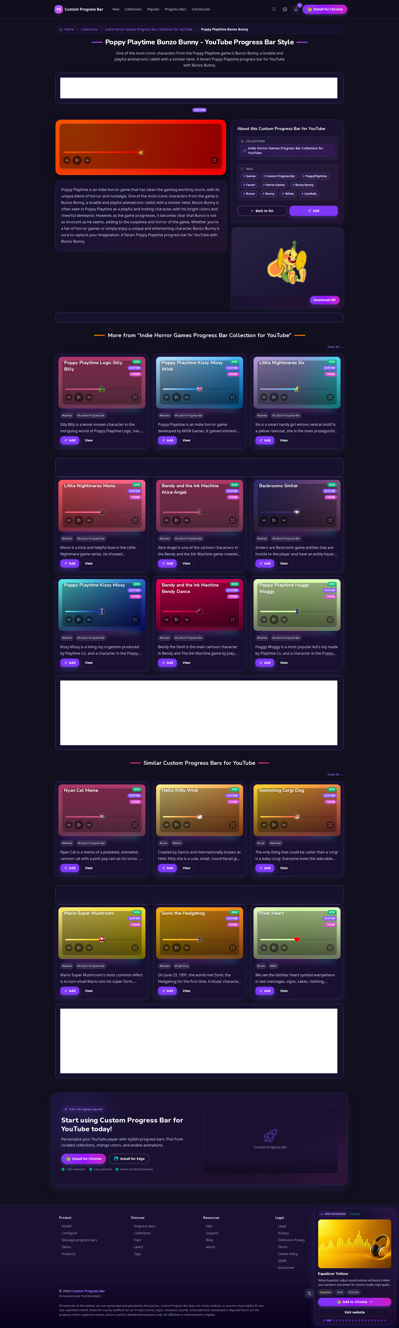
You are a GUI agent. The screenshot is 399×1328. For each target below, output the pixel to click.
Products (69, 1254)
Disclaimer (286, 1267)
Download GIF (325, 300)
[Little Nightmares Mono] (102, 506)
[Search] (273, 9)
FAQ (209, 1226)
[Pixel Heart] (297, 933)
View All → (335, 347)
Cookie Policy (288, 1254)
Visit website (355, 1312)
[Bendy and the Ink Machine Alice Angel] (199, 506)
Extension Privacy (291, 1240)
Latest (138, 1247)
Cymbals (309, 194)
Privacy (283, 1233)
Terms (282, 1247)
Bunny (268, 194)
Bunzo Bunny (303, 185)
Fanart (249, 185)
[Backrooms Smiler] (297, 506)
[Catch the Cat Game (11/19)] (359, 1320)
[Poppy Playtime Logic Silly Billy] (102, 382)
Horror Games (274, 185)
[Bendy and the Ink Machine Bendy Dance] (199, 605)
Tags (137, 1254)
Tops (137, 1240)
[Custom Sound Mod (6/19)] (343, 1320)
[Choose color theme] (285, 9)
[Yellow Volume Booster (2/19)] (327, 1320)
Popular (153, 9)
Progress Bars (175, 9)
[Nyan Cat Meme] (102, 810)
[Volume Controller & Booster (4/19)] (337, 1320)
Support (212, 1233)
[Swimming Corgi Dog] (297, 810)
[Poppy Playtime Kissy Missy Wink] (199, 382)
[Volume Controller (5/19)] (340, 1320)
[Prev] (67, 160)
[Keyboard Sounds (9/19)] (353, 1320)
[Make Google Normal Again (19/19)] (385, 1320)
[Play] (77, 160)
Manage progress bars (79, 1240)
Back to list (264, 211)
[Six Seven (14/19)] (369, 1320)
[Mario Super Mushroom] (102, 933)
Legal (282, 1226)
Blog (209, 1240)
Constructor (201, 9)
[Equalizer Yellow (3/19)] (332, 1320)
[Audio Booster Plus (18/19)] (382, 1320)
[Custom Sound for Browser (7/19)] (346, 1320)
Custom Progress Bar (279, 176)
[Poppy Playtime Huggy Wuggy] (297, 605)
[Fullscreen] (214, 160)
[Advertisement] (198, 88)
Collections (133, 9)
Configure (69, 1233)
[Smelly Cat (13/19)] (366, 1320)
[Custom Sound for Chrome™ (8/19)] (350, 1320)
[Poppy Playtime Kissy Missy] (102, 605)
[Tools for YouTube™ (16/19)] (375, 1320)
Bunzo (249, 194)
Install (67, 1226)
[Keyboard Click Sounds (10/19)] (356, 1320)
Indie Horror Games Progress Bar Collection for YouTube (285, 150)
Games (249, 176)
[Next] (87, 160)
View (89, 440)
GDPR (282, 1260)
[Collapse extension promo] (388, 1214)
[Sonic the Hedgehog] (199, 933)
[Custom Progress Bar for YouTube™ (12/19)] (362, 1320)
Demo (66, 1247)
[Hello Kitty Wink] (199, 810)
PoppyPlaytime (315, 176)
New (115, 9)
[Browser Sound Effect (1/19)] (324, 1320)
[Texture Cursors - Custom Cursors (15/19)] (372, 1320)
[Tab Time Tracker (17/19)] (379, 1320)
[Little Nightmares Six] (297, 382)
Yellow (288, 194)
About (210, 1247)
